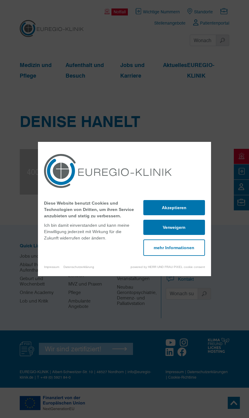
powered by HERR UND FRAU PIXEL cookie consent (168, 267)
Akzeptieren (174, 207)
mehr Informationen (174, 247)
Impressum (51, 267)
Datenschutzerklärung (78, 267)
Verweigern (174, 227)
